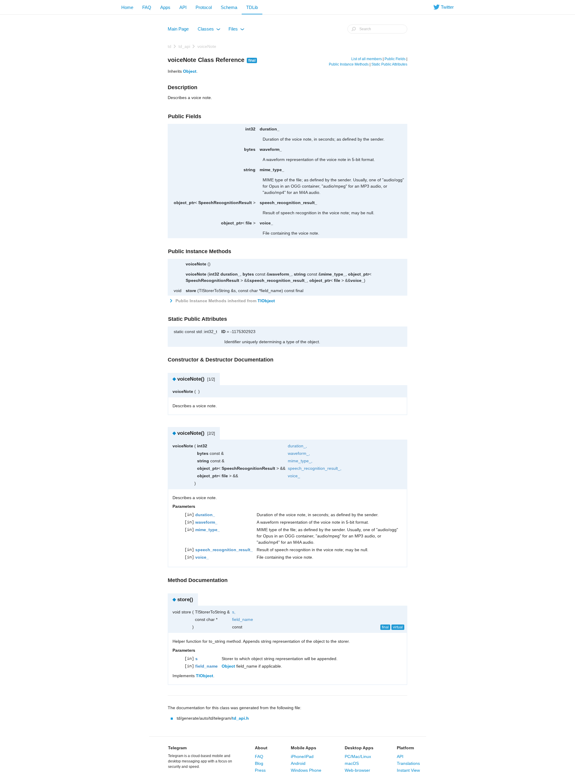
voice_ (266, 223)
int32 (250, 129)
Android (298, 763)
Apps (165, 7)
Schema (229, 7)
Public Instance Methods (349, 64)
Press (260, 770)
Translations (408, 763)
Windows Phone (306, 770)
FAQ (146, 7)
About (261, 747)
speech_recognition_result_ (288, 202)
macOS (352, 763)
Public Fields (395, 59)
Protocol (204, 7)
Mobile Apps (303, 747)
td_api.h (240, 718)
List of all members (366, 59)
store (191, 290)
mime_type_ (272, 169)
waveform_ (271, 149)
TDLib (252, 7)
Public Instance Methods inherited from (224, 300)
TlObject (266, 300)
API (183, 7)
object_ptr (184, 202)
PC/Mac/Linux (358, 756)
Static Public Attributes (389, 64)
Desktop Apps (359, 747)
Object (189, 71)
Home (127, 7)
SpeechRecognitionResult (225, 202)
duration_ (269, 129)
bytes (249, 149)
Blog (259, 763)
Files (236, 30)
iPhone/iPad (302, 756)
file (249, 223)
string (249, 169)
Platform (405, 747)
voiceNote (206, 46)
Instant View (408, 770)
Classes (209, 30)
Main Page (178, 28)
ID (223, 331)
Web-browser (357, 770)
